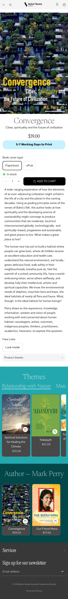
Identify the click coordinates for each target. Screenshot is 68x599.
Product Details (13, 357)
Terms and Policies (34, 591)
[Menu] (3, 4)
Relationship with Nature (26, 386)
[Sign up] (62, 571)
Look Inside (12, 347)
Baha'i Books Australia (28, 584)
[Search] (10, 4)
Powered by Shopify (47, 584)
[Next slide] (60, 425)
